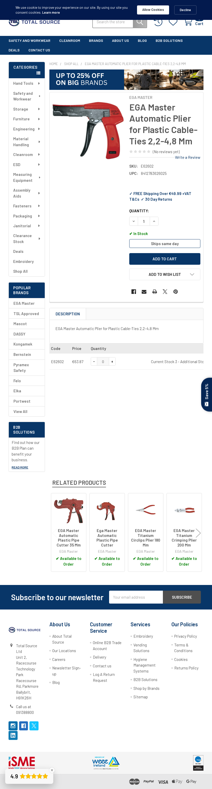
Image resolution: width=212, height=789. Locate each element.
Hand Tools (23, 83)
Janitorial (22, 225)
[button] (164, 274)
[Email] (144, 291)
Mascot (20, 323)
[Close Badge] (52, 770)
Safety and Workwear (29, 40)
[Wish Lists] (174, 22)
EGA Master (24, 303)
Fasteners (22, 206)
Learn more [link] (51, 12)
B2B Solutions (145, 679)
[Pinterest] (175, 291)
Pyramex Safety (21, 367)
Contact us (102, 665)
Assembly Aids (21, 193)
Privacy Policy (185, 636)
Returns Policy (186, 668)
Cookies (181, 659)
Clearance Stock (22, 238)
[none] (88, 130)
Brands (96, 40)
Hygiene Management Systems (144, 665)
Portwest (22, 401)
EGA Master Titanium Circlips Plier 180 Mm (145, 537)
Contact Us (39, 50)
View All (20, 411)
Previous (54, 533)
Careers (58, 659)
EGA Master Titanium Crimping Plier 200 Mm (184, 537)
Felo (17, 380)
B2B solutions (169, 40)
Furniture (21, 118)
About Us (120, 40)
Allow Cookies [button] (153, 9)
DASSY (19, 334)
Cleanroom (69, 40)
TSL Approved (26, 313)
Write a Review (187, 157)
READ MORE (20, 467)
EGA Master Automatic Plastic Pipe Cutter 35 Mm (69, 537)
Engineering (24, 129)
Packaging (22, 216)
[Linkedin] (13, 735)
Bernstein (22, 354)
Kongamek (22, 344)
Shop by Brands (146, 688)
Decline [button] (185, 10)
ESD (16, 164)
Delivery (99, 657)
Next (198, 533)
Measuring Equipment (23, 177)
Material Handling (21, 141)
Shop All (20, 271)
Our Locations (64, 650)
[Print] (154, 291)
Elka (17, 390)
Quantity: (139, 210)
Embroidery (23, 261)
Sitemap (140, 696)
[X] (165, 291)
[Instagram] (13, 725)
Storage (20, 109)
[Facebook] (133, 291)
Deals (14, 50)
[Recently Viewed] (159, 22)
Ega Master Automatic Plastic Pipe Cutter (107, 537)
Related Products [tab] (79, 482)
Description (68, 313)
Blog (142, 40)
